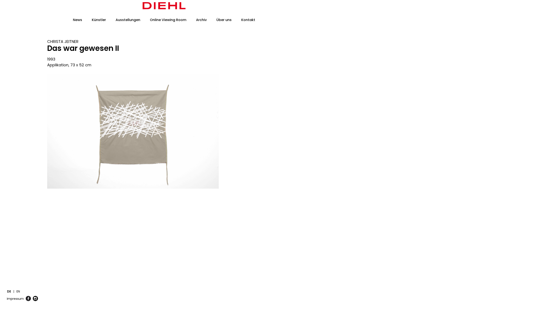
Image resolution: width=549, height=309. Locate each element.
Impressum (15, 299)
